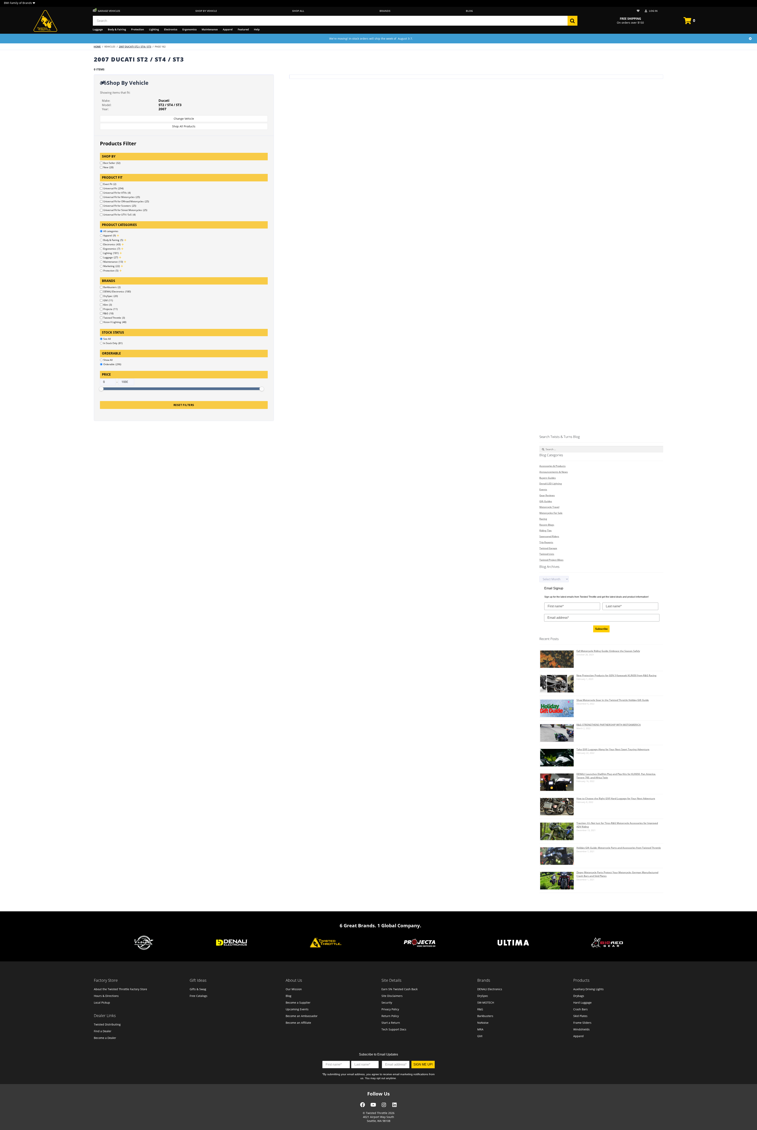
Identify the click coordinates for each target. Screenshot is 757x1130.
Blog (469, 11)
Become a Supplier (298, 1002)
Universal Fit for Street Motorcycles (125, 210)
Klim (107, 304)
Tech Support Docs (393, 1029)
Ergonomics (189, 29)
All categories (110, 231)
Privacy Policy (390, 1009)
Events (543, 489)
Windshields (581, 1029)
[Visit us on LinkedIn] (394, 1106)
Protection (137, 29)
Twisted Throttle (114, 317)
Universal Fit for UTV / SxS (119, 214)
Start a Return (390, 1023)
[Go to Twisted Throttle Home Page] (45, 21)
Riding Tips (545, 530)
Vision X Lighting (114, 322)
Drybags (578, 996)
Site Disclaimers (392, 996)
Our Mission (294, 989)
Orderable (112, 364)
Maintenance (210, 29)
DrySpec (110, 296)
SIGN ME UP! (423, 1064)
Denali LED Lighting (550, 483)
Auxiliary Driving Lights (588, 989)
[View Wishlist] (639, 11)
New (108, 167)
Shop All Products (183, 126)
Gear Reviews (547, 495)
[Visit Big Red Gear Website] (607, 943)
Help (257, 29)
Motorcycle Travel (549, 507)
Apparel (228, 29)
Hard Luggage (582, 1002)
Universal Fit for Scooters (119, 205)
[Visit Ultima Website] (513, 943)
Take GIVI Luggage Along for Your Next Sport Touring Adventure (612, 749)
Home (97, 46)
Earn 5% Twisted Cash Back (399, 989)
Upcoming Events (297, 1009)
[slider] (101, 388)
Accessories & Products (552, 466)
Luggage (98, 29)
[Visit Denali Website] (232, 943)
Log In (653, 11)
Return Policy (390, 1016)
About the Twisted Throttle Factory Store (120, 989)
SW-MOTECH (485, 1002)
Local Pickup (102, 1002)
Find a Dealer (102, 1031)
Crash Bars (580, 1009)
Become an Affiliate (298, 1023)
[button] (34, 3)
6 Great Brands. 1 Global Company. (380, 925)
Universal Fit (113, 188)
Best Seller (111, 163)
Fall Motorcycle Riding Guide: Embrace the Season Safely (608, 651)
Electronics (170, 29)
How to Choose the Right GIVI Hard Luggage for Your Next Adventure (615, 798)
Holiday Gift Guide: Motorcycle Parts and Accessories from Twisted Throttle (618, 847)
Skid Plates (580, 1016)
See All (107, 339)
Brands (384, 11)
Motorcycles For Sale (550, 513)
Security (386, 1002)
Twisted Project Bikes (551, 560)
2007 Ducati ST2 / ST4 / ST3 (135, 46)
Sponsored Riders (549, 536)
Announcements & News (553, 472)
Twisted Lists (546, 554)
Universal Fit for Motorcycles (121, 197)
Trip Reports (546, 542)
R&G (108, 313)
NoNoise (483, 1023)
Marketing (111, 266)
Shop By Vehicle (206, 11)
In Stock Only (113, 343)
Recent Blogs (546, 524)
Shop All (298, 11)
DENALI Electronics (117, 291)
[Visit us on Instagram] (384, 1106)
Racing (543, 519)
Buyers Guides (547, 478)
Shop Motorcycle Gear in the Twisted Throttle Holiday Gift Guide (612, 700)
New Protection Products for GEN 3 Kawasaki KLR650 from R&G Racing (616, 675)
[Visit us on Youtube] (373, 1106)
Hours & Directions (106, 996)
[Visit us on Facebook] (362, 1106)
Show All (108, 360)
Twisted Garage (548, 548)
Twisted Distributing (107, 1024)
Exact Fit (109, 184)
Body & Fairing (117, 29)
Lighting (154, 29)
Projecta (110, 309)
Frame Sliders (582, 1023)
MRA (480, 1029)
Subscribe (601, 628)
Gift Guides (545, 501)
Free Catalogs (198, 996)
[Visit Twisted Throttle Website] (419, 943)
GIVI (108, 300)
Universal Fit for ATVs (117, 192)
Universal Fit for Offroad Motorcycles (126, 201)
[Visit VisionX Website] (144, 943)
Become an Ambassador (302, 1016)
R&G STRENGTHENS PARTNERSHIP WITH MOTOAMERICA (608, 724)
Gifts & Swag (198, 989)
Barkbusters (112, 287)
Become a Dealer (105, 1038)
